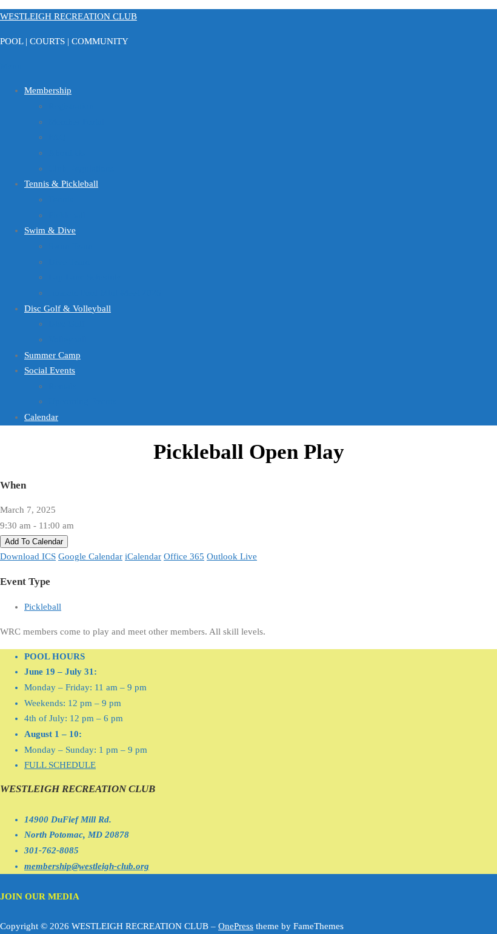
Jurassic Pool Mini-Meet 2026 (104, 293)
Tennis (60, 199)
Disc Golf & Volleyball (67, 308)
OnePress (235, 926)
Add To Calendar (34, 541)
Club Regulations (81, 168)
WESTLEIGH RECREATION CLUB (68, 16)
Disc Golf (66, 324)
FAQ (57, 137)
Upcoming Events (82, 401)
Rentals (62, 386)
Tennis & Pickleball (61, 183)
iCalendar (143, 556)
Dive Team (69, 262)
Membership (48, 90)
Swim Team (70, 246)
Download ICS (28, 556)
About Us (66, 153)
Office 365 (184, 556)
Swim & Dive (50, 230)
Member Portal (76, 122)
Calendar (41, 417)
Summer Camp (52, 355)
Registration (71, 106)
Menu (11, 66)
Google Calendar (90, 556)
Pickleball (66, 215)
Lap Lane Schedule (84, 277)
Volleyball (67, 339)
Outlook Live (232, 556)
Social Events (49, 370)
